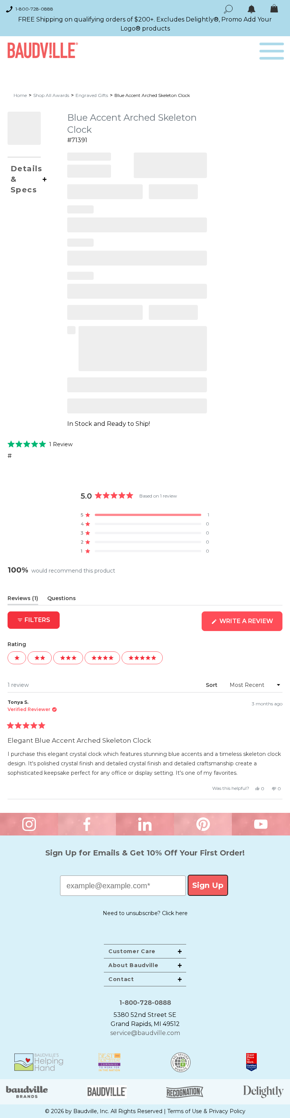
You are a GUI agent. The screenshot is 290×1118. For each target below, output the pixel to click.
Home (20, 95)
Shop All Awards (51, 95)
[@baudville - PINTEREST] (203, 824)
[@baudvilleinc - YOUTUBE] (261, 824)
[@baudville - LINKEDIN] (145, 824)
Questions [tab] (61, 599)
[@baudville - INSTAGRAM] (29, 824)
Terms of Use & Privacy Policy (206, 1111)
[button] (40, 443)
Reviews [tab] (23, 599)
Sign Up (208, 885)
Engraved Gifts (92, 95)
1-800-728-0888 (34, 9)
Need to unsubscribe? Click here (145, 913)
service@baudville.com (145, 1033)
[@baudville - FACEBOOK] (87, 824)
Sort (212, 685)
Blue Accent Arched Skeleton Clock (152, 95)
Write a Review (250, 624)
